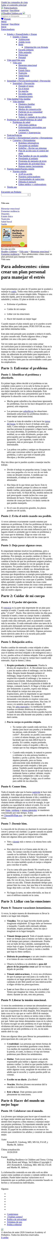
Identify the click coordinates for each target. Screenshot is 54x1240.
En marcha (23, 91)
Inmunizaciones (25, 96)
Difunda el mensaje (27, 182)
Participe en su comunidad (30, 112)
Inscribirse (14, 10)
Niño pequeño (24, 52)
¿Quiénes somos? (15, 1217)
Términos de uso (14, 1222)
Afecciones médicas (27, 125)
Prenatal (22, 57)
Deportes (22, 68)
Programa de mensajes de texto (32, 161)
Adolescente (24, 39)
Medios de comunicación (29, 109)
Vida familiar (18, 101)
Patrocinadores (10, 8)
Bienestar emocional (27, 65)
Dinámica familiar (26, 104)
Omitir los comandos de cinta (14, 2)
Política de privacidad (16, 1219)
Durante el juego (26, 86)
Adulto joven (24, 42)
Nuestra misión (19, 171)
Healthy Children (9, 251)
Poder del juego (25, 114)
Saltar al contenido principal (13, 5)
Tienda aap (12, 187)
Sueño (21, 78)
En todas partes (25, 94)
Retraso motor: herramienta (30, 166)
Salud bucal (23, 75)
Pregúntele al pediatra (28, 158)
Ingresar (4, 10)
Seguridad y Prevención (23, 83)
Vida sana (17, 62)
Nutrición (22, 73)
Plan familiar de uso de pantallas (33, 156)
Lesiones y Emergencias (29, 132)
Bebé (20, 44)
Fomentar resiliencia (10, 211)
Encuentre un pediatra (28, 145)
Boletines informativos (28, 143)
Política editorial (14, 1224)
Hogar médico (24, 106)
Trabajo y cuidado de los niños (32, 117)
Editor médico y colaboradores (32, 184)
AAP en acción (25, 174)
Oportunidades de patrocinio (31, 179)
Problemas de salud (21, 122)
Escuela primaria (26, 49)
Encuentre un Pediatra (11, 192)
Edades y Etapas (20, 37)
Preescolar (23, 55)
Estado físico (24, 70)
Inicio (3, 26)
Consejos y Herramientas (24, 140)
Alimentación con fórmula (36, 47)
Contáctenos (12, 1214)
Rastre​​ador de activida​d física (31, 163)
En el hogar (23, 88)
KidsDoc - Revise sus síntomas (32, 148)
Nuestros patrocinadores (29, 176)
